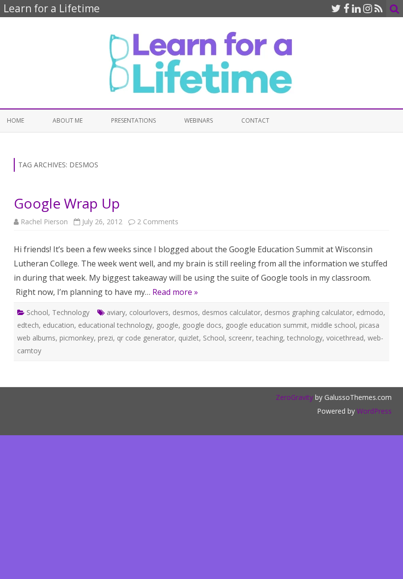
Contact (255, 120)
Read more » (175, 292)
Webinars (198, 120)
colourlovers (149, 312)
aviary (116, 312)
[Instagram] (367, 8)
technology (304, 337)
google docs (202, 325)
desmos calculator (231, 312)
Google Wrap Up (67, 203)
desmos (185, 312)
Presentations (133, 120)
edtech (28, 325)
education (58, 325)
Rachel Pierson (44, 221)
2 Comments (157, 221)
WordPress (373, 411)
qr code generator (145, 337)
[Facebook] (346, 8)
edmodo (369, 312)
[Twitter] (336, 8)
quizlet (188, 337)
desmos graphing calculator (308, 312)
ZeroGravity (294, 397)
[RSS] (378, 8)
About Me (68, 120)
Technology (70, 312)
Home (15, 120)
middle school (333, 325)
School (37, 312)
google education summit (266, 325)
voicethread (345, 337)
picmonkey (76, 337)
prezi (105, 337)
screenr (240, 337)
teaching (269, 337)
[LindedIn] (356, 8)
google (167, 325)
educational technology (115, 325)
